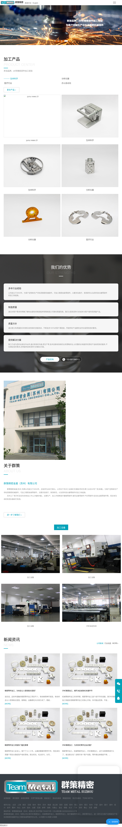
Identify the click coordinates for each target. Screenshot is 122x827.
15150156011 (73, 359)
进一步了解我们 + (14, 514)
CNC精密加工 (35, 814)
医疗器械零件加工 (74, 814)
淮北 (60, 807)
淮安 (61, 804)
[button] (55, 41)
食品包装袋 (57, 798)
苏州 (44, 804)
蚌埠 (43, 807)
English (35, 3)
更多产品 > (11, 89)
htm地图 (48, 817)
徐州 (34, 804)
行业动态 (107, 643)
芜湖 (38, 807)
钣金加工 (47, 798)
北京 (14, 804)
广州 (75, 807)
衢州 (13, 807)
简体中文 (28, 3)
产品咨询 (50, 359)
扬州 (71, 804)
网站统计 (4, 825)
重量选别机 (67, 798)
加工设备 (61, 527)
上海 (19, 804)
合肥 (33, 807)
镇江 (76, 804)
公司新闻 (100, 643)
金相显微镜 (25, 798)
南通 (49, 804)
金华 (8, 807)
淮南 (48, 807)
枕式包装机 (77, 798)
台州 (23, 807)
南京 (24, 804)
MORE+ (115, 643)
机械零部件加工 (48, 814)
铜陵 (65, 807)
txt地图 (54, 817)
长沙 (70, 807)
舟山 (18, 807)
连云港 (55, 804)
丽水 (28, 807)
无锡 (29, 804)
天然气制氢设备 (37, 798)
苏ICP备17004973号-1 (44, 811)
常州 (39, 804)
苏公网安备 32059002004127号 (65, 811)
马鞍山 (54, 807)
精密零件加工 (61, 814)
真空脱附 (16, 798)
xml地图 (42, 817)
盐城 (66, 804)
